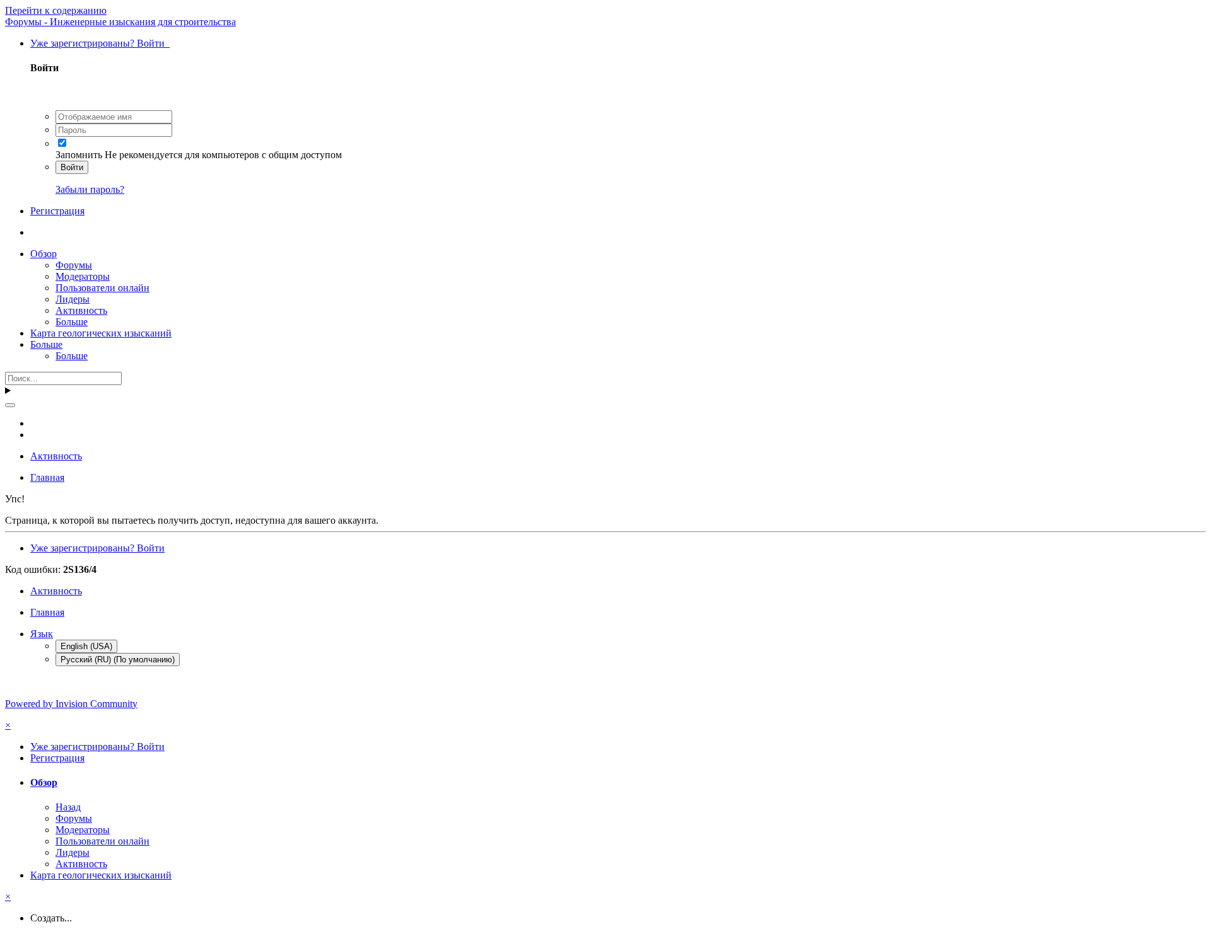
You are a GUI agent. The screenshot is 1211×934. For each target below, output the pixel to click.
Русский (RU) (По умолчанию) (118, 659)
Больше (72, 321)
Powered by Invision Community (71, 703)
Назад (68, 807)
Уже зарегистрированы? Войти (100, 43)
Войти (72, 167)
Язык (41, 633)
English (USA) (86, 646)
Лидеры (73, 299)
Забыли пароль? (90, 189)
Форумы (74, 265)
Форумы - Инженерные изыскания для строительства (120, 21)
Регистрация (57, 210)
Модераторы (83, 276)
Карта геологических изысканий (101, 333)
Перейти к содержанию (56, 10)
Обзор (43, 253)
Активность (81, 310)
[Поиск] (10, 405)
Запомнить (79, 154)
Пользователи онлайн (102, 287)
